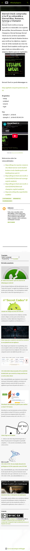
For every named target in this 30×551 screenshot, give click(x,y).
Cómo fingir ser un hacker (8, 435)
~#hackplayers (15, 3)
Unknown (11, 208)
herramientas (16, 198)
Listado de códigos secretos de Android (12, 311)
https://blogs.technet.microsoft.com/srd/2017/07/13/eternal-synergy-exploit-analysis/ (16, 178)
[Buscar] (28, 3)
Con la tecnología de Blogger (16, 548)
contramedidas (7, 198)
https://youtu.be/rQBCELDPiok (17, 152)
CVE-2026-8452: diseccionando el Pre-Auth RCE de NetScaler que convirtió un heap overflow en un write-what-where (14, 373)
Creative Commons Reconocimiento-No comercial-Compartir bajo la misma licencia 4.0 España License (15, 522)
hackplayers (12, 519)
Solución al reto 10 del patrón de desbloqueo (13, 495)
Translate (15, 259)
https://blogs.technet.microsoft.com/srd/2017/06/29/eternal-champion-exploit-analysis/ (16, 186)
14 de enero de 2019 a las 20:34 (16, 209)
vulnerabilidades (7, 201)
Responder (11, 222)
